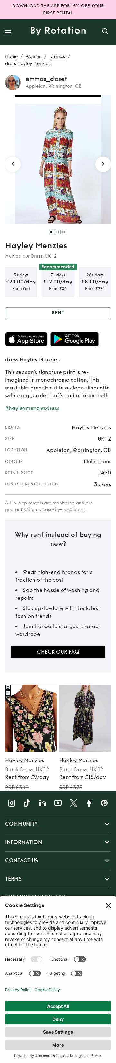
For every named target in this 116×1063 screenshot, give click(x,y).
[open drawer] (7, 32)
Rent (58, 313)
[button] (58, 824)
